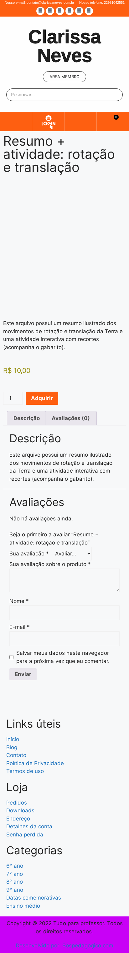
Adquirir (42, 398)
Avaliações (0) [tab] (71, 418)
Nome (19, 601)
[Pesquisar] (116, 95)
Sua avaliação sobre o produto (50, 564)
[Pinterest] (79, 11)
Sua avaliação (29, 553)
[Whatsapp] (69, 11)
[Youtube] (60, 11)
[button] (16, 121)
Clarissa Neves (64, 46)
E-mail (19, 627)
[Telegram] (89, 11)
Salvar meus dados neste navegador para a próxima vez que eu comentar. (63, 657)
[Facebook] (40, 11)
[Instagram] (50, 11)
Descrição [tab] (26, 418)
